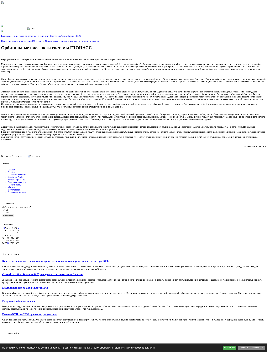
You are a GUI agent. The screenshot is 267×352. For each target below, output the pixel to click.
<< (3, 228)
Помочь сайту (14, 185)
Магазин (12, 187)
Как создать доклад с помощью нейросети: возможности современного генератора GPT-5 (56, 261)
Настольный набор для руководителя (25, 287)
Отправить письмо (17, 192)
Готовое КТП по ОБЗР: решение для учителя (29, 314)
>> (18, 228)
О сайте (11, 172)
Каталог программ (16, 180)
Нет (7, 212)
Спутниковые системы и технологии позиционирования (72, 41)
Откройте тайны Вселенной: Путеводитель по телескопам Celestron (42, 274)
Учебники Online (16, 177)
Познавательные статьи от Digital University (21, 41)
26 (8, 243)
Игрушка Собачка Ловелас (18, 301)
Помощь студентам (17, 182)
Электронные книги (17, 174)
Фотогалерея (14, 190)
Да (6, 210)
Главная (11, 169)
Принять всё (229, 348)
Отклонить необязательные (251, 348)
